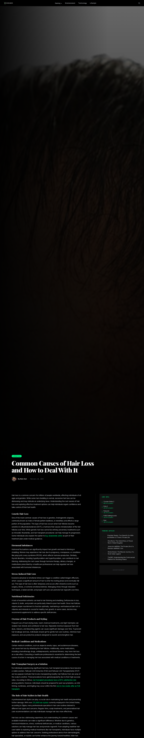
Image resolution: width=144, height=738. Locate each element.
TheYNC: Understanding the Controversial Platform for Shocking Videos (121, 558)
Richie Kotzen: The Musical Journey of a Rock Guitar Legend (121, 553)
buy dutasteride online (53, 536)
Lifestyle (93, 3)
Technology (82, 3)
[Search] (139, 3)
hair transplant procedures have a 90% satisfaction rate (54, 680)
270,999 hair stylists (40, 703)
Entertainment (70, 3)
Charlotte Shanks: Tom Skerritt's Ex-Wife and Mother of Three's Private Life (120, 536)
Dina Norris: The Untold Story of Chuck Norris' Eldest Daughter (120, 542)
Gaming (57, 3)
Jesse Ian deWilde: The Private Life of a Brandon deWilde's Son (121, 547)
